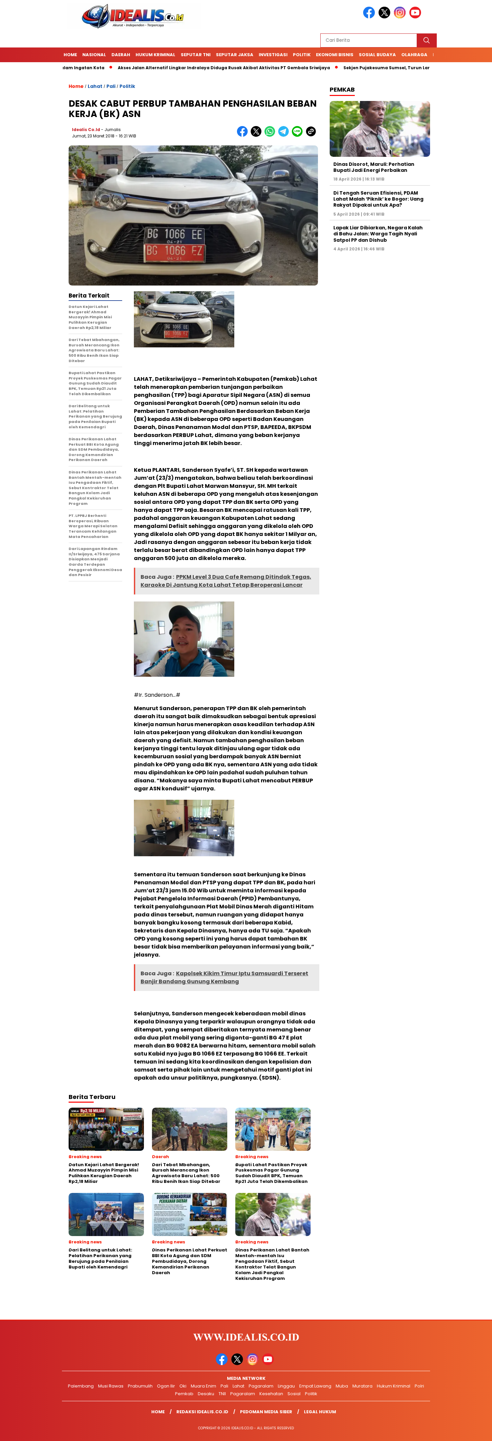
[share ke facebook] (244, 135)
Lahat (95, 86)
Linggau (286, 1386)
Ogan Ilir (166, 1386)
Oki (182, 1386)
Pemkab (184, 1394)
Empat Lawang (315, 1386)
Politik (302, 54)
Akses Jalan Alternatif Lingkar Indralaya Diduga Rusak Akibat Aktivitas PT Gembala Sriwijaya (185, 68)
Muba (342, 1386)
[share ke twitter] (257, 135)
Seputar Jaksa (234, 54)
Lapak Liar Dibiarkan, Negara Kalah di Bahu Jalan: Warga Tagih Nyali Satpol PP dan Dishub (378, 233)
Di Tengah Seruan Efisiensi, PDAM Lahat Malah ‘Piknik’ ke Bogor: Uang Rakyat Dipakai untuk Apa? (378, 199)
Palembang (81, 1386)
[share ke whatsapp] (271, 135)
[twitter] (386, 16)
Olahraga (414, 54)
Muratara (362, 1386)
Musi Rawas (111, 1386)
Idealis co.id (86, 129)
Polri (419, 1386)
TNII (222, 1394)
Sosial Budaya (377, 54)
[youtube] (416, 16)
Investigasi (273, 54)
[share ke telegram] (285, 135)
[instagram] (401, 16)
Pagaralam (261, 1386)
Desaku (206, 1394)
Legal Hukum (320, 1412)
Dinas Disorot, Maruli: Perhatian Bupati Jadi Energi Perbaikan (373, 167)
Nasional (94, 54)
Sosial (294, 1394)
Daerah (120, 54)
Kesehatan (271, 1394)
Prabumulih (140, 1386)
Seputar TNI (196, 54)
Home (70, 54)
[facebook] (370, 16)
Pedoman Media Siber (266, 1412)
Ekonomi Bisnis (334, 54)
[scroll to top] (471, 1430)
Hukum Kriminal (155, 54)
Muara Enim (203, 1386)
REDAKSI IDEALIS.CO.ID (202, 1412)
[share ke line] (299, 135)
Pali (110, 86)
